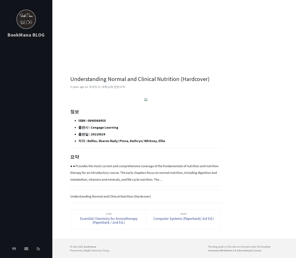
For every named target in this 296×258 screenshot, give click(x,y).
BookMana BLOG (26, 35)
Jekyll (86, 250)
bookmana (90, 246)
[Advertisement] (26, 105)
